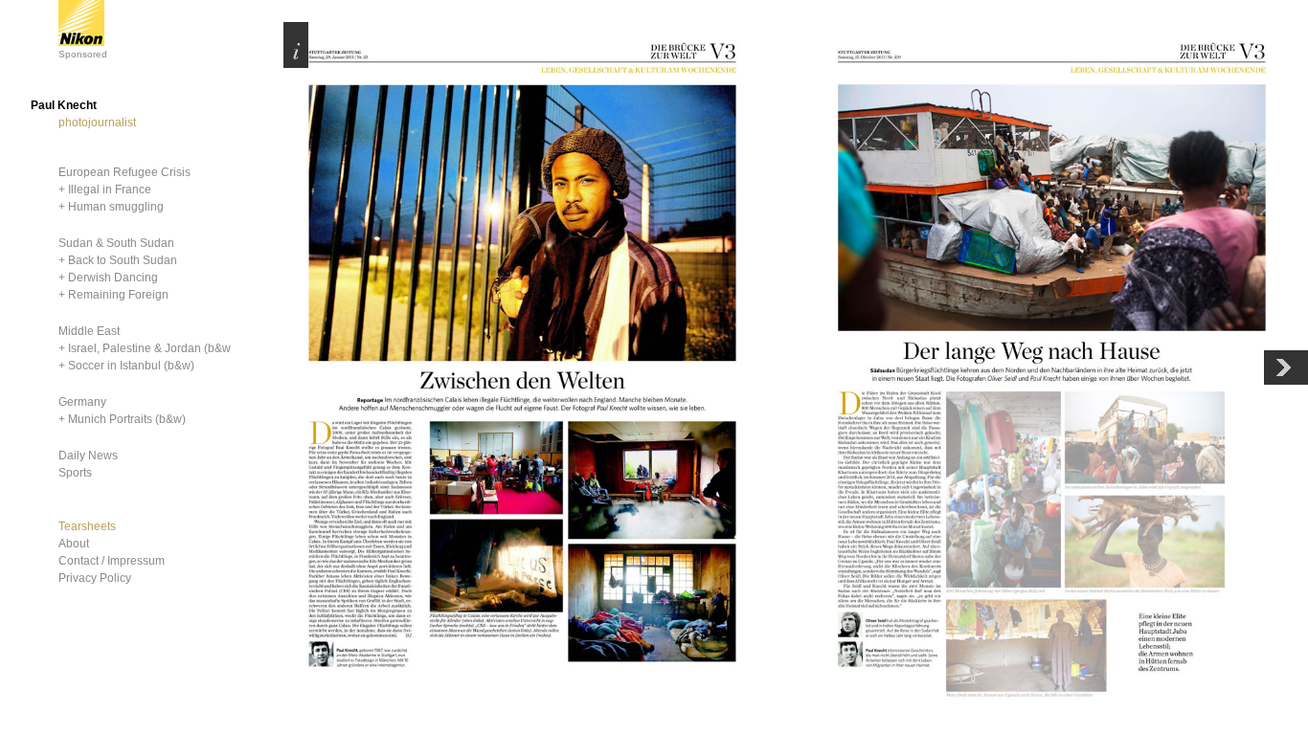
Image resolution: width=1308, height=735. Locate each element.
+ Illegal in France (104, 189)
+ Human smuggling (111, 206)
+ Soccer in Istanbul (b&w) (126, 365)
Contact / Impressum (111, 561)
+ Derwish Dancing (108, 277)
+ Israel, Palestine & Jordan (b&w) (146, 348)
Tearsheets (87, 526)
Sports (75, 472)
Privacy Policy (94, 578)
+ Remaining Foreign (113, 294)
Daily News (88, 455)
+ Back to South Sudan (117, 260)
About (73, 543)
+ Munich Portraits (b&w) (122, 419)
